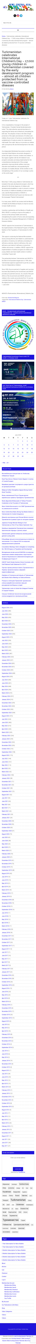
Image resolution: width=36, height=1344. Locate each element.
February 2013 (6, 1090)
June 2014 (5, 1054)
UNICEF (4, 301)
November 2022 (6, 745)
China (4, 1188)
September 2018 (7, 909)
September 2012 (7, 1106)
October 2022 (6, 749)
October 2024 (6, 670)
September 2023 (7, 712)
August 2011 (5, 1136)
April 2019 (5, 886)
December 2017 (6, 936)
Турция (23, 1220)
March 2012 (5, 1123)
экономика (6, 1232)
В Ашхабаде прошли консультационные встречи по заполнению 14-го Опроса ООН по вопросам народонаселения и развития (18, 541)
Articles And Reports (13, 297)
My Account (5, 1301)
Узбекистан (7, 1225)
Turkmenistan (27, 299)
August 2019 (5, 873)
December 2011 (6, 1133)
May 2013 (5, 1080)
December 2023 (6, 703)
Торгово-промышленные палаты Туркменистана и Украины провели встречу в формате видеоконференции (18, 570)
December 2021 (6, 781)
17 (27, 449)
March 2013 (5, 1087)
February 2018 (6, 929)
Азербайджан (29, 1204)
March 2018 (5, 926)
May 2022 (5, 765)
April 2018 (5, 923)
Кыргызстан (12, 1212)
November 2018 (6, 903)
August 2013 (5, 1070)
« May (3, 462)
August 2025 (5, 637)
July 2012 (5, 1113)
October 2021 (6, 788)
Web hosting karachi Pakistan (15, 1340)
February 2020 (6, 854)
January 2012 (6, 1129)
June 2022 (5, 762)
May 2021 (5, 804)
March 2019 (5, 890)
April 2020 (5, 847)
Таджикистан (13, 1215)
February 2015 (6, 1034)
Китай (4, 1212)
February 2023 (6, 735)
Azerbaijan (14, 1184)
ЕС (12, 1208)
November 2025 (6, 627)
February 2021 (6, 814)
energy (18, 1188)
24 (27, 452)
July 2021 (5, 798)
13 (8, 449)
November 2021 (6, 785)
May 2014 (5, 1057)
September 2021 (7, 791)
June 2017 (5, 955)
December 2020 (6, 821)
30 (22, 456)
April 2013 (5, 1083)
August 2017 (5, 949)
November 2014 (6, 1041)
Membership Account (8, 1283)
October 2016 (6, 982)
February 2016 (6, 1005)
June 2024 (5, 683)
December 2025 (6, 624)
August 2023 (5, 716)
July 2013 (5, 1074)
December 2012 (6, 1096)
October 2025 (6, 630)
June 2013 (5, 1077)
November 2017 (6, 939)
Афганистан (6, 1208)
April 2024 (5, 689)
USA (13, 1204)
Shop (3, 1308)
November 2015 (6, 1011)
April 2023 (5, 729)
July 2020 (5, 837)
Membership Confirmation (12, 1292)
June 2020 (5, 840)
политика (13, 1228)
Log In (4, 1280)
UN (3, 1204)
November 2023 (6, 706)
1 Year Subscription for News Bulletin (13, 1243)
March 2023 (5, 732)
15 (18, 449)
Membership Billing (10, 1285)
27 (8, 456)
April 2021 (5, 808)
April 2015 (5, 1031)
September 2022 (7, 752)
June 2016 (5, 991)
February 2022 (6, 775)
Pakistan (5, 1195)
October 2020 (6, 827)
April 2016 (5, 998)
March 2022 (5, 772)
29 (18, 456)
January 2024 (6, 699)
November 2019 (6, 863)
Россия (5, 1215)
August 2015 (5, 1021)
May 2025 (5, 647)
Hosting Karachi (16, 1338)
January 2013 (6, 1093)
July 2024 (5, 680)
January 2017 (6, 972)
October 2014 (6, 1044)
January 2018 (6, 932)
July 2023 (5, 719)
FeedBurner (21, 1172)
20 (8, 452)
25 (32, 452)
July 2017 (5, 952)
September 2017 (7, 945)
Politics (11, 1195)
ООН (20, 1212)
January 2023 (6, 739)
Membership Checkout (11, 1289)
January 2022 (6, 778)
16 (22, 449)
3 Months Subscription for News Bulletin (14, 1250)
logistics (24, 1192)
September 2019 (7, 870)
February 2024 (6, 696)
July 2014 (5, 1051)
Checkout (4, 1273)
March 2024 (5, 693)
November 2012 (6, 1100)
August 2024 (5, 676)
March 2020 (5, 850)
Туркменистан (11, 1220)
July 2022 (5, 758)
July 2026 (5, 611)
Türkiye (29, 1200)
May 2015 (5, 1028)
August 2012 (5, 1110)
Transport (5, 1200)
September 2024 (7, 673)
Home (3, 36)
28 (13, 456)
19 (4, 452)
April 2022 (5, 768)
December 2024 (6, 663)
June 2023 (5, 722)
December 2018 (6, 900)
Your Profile (7, 1298)
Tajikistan (24, 1195)
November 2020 (6, 824)
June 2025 (5, 644)
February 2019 (6, 893)
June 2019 (5, 880)
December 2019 (6, 860)
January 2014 (6, 1060)
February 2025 (6, 657)
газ (32, 1224)
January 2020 (6, 857)
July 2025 (5, 640)
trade (31, 1195)
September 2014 (7, 1047)
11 (32, 445)
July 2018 (5, 913)
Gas (27, 1188)
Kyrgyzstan (16, 1192)
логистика (5, 1228)
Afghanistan (6, 1184)
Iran (31, 1188)
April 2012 (5, 1119)
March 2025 (5, 653)
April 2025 (5, 650)
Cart (3, 1270)
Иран (16, 1208)
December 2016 (6, 975)
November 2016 (6, 978)
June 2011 (5, 1142)
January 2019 (6, 896)
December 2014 (6, 1037)
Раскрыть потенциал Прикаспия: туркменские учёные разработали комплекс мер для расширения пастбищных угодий (16, 583)
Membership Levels (10, 1296)
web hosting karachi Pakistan (22, 1336)
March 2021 (5, 811)
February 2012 (6, 1126)
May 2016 (5, 995)
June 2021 (5, 801)
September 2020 (7, 831)
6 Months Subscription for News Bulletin (14, 1257)
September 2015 (7, 1018)
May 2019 (5, 883)
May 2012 (5, 1116)
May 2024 (5, 686)
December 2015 (6, 1008)
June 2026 (5, 614)
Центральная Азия (21, 1225)
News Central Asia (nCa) (18, 7)
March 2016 (5, 1001)
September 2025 (7, 634)
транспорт (21, 1228)
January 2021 (6, 817)
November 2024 (6, 666)
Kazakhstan (7, 1192)
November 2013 (6, 1064)
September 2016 (7, 985)
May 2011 (5, 1146)
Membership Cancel (10, 1287)
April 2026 (5, 621)
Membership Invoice (10, 1294)
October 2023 (6, 709)
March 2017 (5, 965)
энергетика (15, 1232)
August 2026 (5, 607)
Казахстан (24, 1209)
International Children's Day (16, 299)
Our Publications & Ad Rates (10, 1305)
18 (32, 449)
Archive (4, 1266)
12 (4, 449)
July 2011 (5, 1139)
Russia (17, 1195)
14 (13, 449)
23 (22, 452)
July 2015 (5, 1024)
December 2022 (6, 742)
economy (11, 1188)
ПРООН (25, 1212)
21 (13, 452)
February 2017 (6, 968)
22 (18, 452)
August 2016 (5, 988)
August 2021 (5, 795)
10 (27, 445)
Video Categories (7, 1311)
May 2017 (5, 959)
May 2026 (5, 617)
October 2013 (6, 1067)
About (3, 1263)
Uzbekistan (20, 1205)
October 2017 (6, 942)
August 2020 (5, 834)
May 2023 (5, 726)
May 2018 (5, 919)
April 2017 (5, 962)
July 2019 (5, 877)
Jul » (7, 462)
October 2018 (6, 906)
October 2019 (6, 867)
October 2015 (6, 1014)
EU (23, 1188)
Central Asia (24, 1184)
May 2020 (5, 844)
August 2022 (5, 755)
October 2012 (6, 1103)
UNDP (8, 1204)
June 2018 (5, 916)
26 (4, 456)
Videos (4, 1315)
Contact (4, 1276)
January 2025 (6, 660)
